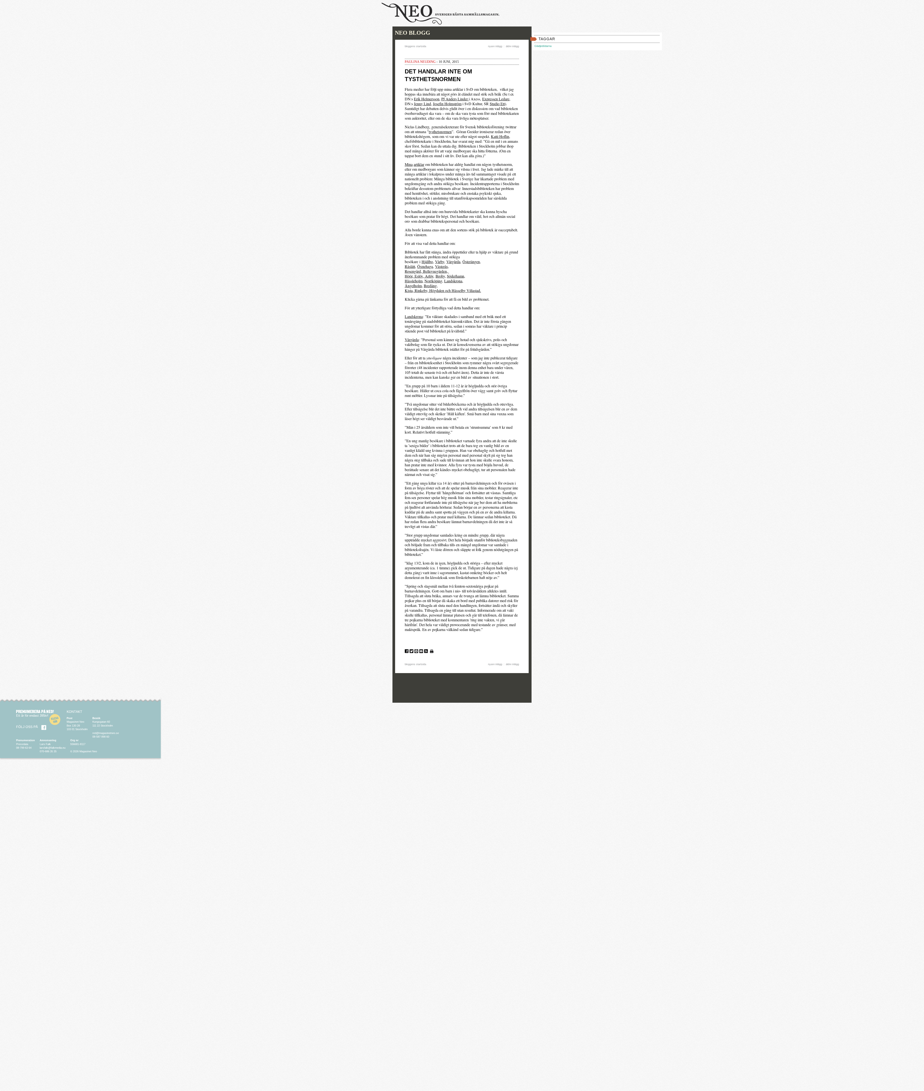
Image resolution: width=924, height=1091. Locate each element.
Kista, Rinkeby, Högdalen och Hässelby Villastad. (443, 290)
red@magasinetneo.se (105, 733)
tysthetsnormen (440, 131)
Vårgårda (453, 261)
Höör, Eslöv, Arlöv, (419, 276)
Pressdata (22, 744)
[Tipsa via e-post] (421, 651)
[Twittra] (411, 651)
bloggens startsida (415, 46)
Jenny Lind (422, 103)
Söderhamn (455, 276)
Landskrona (453, 280)
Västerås (441, 266)
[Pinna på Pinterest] (416, 651)
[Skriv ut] (432, 651)
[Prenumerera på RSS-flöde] (426, 651)
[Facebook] (43, 727)
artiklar (419, 164)
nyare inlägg (495, 46)
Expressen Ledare (495, 98)
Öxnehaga (425, 266)
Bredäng (430, 285)
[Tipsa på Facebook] (407, 651)
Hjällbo (427, 261)
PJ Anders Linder (455, 98)
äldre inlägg (512, 46)
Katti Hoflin (500, 136)
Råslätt (410, 266)
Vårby (439, 261)
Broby (440, 276)
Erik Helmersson (426, 98)
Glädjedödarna (543, 46)
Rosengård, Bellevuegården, (427, 271)
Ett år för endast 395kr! (32, 715)
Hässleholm (414, 280)
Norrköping (433, 280)
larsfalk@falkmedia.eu (52, 747)
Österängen (471, 261)
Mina (409, 164)
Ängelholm (413, 285)
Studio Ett (497, 103)
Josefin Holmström (447, 103)
